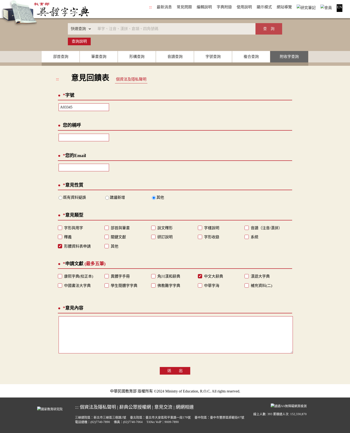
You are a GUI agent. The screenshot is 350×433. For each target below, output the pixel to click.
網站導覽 (284, 7)
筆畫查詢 (98, 57)
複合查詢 (251, 57)
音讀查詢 (175, 57)
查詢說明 (79, 41)
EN (339, 7)
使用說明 (244, 7)
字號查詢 (213, 57)
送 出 (175, 371)
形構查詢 (137, 57)
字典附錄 (224, 7)
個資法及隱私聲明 (131, 79)
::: (150, 7)
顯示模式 (264, 7)
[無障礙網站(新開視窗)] (289, 405)
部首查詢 (60, 57)
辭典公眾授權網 (135, 407)
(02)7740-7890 (100, 422)
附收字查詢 (289, 57)
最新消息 (164, 7)
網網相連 (185, 407)
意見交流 (163, 407)
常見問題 (184, 7)
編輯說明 (204, 7)
